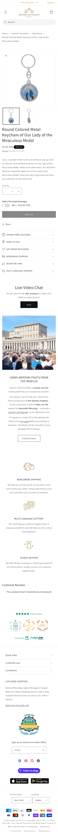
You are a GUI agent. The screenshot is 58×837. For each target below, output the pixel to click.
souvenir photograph (18, 412)
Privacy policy (16, 831)
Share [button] (8, 224)
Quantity (5, 185)
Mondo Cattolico (15, 820)
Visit (29, 304)
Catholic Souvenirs (20, 33)
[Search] (5, 22)
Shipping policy (44, 831)
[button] (6, 12)
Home (5, 33)
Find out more (29, 438)
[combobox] (29, 22)
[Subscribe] (43, 750)
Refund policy (45, 827)
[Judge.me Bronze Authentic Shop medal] (42, 625)
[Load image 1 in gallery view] (11, 116)
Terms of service (30, 831)
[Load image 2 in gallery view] (29, 116)
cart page (24, 421)
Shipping (5, 151)
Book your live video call (17, 705)
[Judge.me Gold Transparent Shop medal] (29, 625)
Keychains (37, 33)
